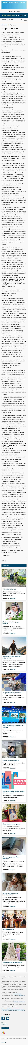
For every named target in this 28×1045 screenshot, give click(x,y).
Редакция (3, 1042)
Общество (4, 25)
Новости (3, 19)
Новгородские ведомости (19, 1001)
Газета (11, 19)
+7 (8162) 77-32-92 (17, 993)
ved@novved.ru (22, 995)
